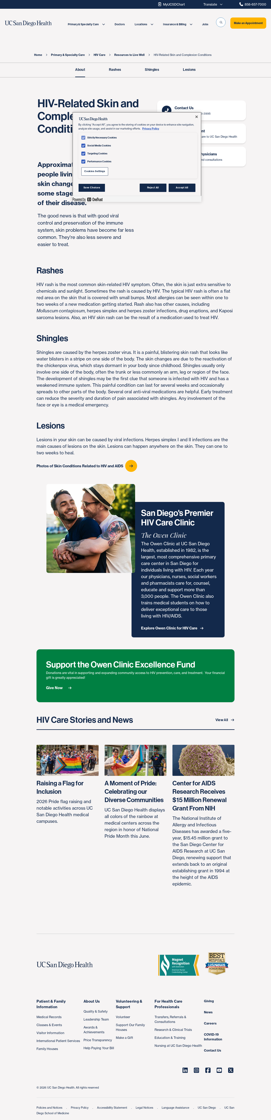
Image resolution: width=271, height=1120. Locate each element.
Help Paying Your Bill (99, 1048)
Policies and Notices (50, 1107)
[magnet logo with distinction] (180, 965)
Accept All (182, 187)
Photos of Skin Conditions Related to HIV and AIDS (80, 466)
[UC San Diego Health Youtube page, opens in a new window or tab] (219, 1070)
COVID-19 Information (213, 1036)
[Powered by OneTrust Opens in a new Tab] (87, 199)
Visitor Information (50, 1033)
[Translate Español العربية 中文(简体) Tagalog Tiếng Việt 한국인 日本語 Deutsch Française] (212, 4)
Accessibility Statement (112, 1107)
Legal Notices (145, 1107)
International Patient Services (58, 1041)
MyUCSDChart (174, 4)
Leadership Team (96, 1019)
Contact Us (212, 1050)
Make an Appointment (248, 23)
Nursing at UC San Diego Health (178, 1046)
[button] (221, 22)
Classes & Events (49, 1025)
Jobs (205, 24)
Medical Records (49, 1017)
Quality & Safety (96, 1011)
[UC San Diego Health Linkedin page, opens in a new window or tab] (185, 1070)
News (208, 1012)
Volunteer (123, 1017)
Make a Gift (124, 1038)
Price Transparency (98, 1040)
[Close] (196, 116)
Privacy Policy (80, 1107)
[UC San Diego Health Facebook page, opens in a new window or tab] (208, 1070)
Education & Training (170, 1038)
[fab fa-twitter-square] (230, 1070)
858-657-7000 (255, 4)
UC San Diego (207, 1107)
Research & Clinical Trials (173, 1030)
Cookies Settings (94, 171)
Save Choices (92, 187)
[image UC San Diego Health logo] (36, 23)
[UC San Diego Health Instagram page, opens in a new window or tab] (196, 1070)
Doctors (120, 24)
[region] (136, 157)
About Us (92, 1001)
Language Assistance (176, 1107)
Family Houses (47, 1049)
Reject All (153, 187)
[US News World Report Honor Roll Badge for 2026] (218, 965)
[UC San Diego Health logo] (66, 965)
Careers (210, 1023)
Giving (209, 1001)
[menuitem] (86, 24)
